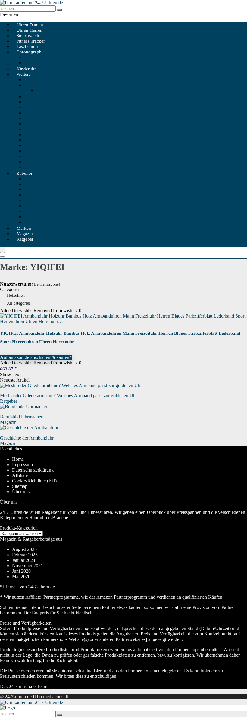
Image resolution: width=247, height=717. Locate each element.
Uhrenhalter (35, 205)
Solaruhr (32, 79)
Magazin (8, 422)
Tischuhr (32, 150)
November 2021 (27, 565)
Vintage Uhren (38, 112)
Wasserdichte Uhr (41, 161)
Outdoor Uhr (36, 101)
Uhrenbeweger (38, 178)
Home (18, 459)
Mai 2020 (21, 576)
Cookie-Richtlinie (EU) (34, 480)
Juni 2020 (21, 571)
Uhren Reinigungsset (44, 216)
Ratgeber (25, 239)
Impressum (22, 464)
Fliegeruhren (36, 123)
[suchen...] (59, 10)
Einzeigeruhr (36, 134)
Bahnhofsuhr (36, 129)
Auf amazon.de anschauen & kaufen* (36, 357)
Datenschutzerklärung (33, 469)
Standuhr (32, 145)
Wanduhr (33, 156)
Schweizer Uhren (40, 96)
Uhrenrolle (34, 194)
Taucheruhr (35, 107)
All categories (18, 303)
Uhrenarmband (38, 184)
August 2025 (24, 549)
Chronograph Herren (44, 57)
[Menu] (2, 250)
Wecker (31, 139)
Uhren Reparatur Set (43, 222)
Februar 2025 (25, 554)
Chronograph (29, 52)
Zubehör (25, 173)
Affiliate (20, 475)
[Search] (2, 257)
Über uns (21, 491)
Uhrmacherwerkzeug (44, 189)
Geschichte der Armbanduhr (27, 437)
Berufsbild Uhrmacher (21, 416)
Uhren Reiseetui (39, 211)
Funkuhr (32, 85)
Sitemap (19, 486)
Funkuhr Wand (50, 90)
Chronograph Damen (44, 62)
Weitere (24, 74)
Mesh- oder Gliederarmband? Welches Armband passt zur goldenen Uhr (68, 395)
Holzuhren (34, 118)
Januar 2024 (23, 560)
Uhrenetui (33, 200)
